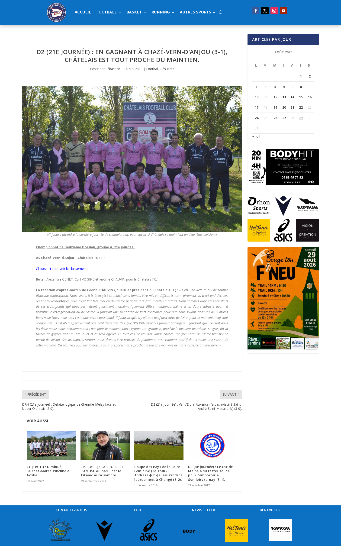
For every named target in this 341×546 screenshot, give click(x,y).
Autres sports (195, 12)
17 (256, 107)
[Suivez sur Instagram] (274, 10)
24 (256, 118)
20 (284, 107)
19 (275, 107)
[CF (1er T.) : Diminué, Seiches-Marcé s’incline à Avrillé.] (51, 445)
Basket (134, 12)
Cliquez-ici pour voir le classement (61, 268)
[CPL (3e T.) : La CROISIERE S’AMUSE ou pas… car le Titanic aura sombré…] (105, 445)
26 (275, 118)
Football (106, 12)
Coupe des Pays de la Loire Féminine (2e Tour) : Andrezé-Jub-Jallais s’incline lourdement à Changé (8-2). (158, 473)
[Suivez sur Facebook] (255, 10)
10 (256, 97)
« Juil (256, 136)
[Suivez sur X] (265, 10)
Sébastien (113, 69)
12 (275, 97)
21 (292, 107)
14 (292, 97)
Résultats (167, 69)
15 (301, 97)
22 (301, 107)
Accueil (83, 12)
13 (284, 97)
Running (160, 12)
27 (284, 118)
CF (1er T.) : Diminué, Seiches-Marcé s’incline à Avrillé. (48, 471)
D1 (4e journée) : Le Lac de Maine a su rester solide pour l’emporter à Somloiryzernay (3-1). (210, 473)
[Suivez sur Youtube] (283, 10)
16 (310, 97)
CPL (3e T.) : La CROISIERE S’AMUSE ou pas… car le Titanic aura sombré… (102, 471)
